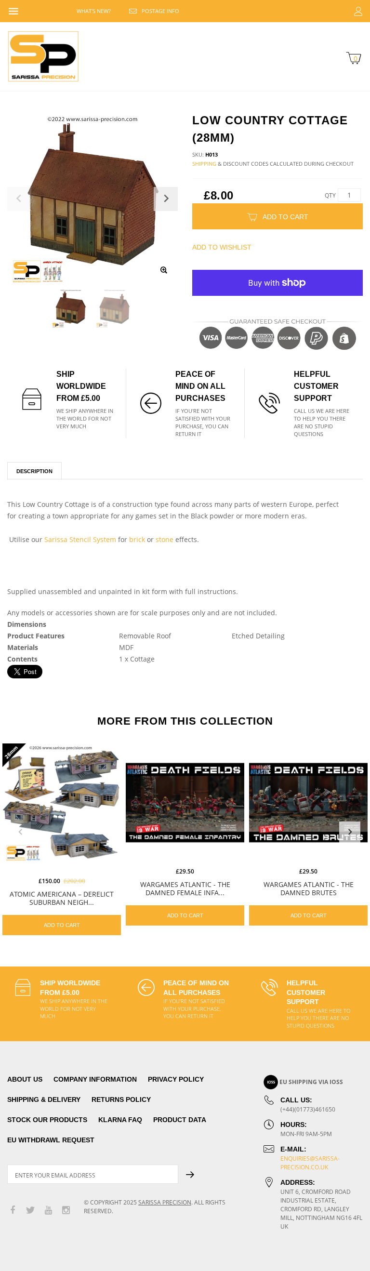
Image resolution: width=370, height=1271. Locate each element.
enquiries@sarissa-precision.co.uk (310, 1162)
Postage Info (160, 10)
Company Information (95, 1079)
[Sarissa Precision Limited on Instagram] (66, 1210)
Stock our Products (47, 1120)
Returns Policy (121, 1099)
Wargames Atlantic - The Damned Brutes (309, 888)
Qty (330, 195)
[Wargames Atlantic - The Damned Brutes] (308, 802)
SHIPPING (204, 163)
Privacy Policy (176, 1079)
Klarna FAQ (120, 1120)
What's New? (94, 10)
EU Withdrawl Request (50, 1140)
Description (34, 471)
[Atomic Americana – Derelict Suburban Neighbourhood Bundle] (61, 802)
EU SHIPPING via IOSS (311, 1082)
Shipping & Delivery (43, 1099)
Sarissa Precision (164, 1202)
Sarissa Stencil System (80, 539)
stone (164, 539)
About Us (24, 1079)
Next (349, 832)
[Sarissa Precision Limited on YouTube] (48, 1210)
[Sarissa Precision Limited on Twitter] (30, 1210)
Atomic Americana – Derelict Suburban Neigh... (62, 898)
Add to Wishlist (221, 247)
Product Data (179, 1120)
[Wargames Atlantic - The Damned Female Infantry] (185, 802)
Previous (20, 832)
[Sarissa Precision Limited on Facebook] (12, 1210)
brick (137, 539)
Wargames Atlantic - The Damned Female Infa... (185, 888)
